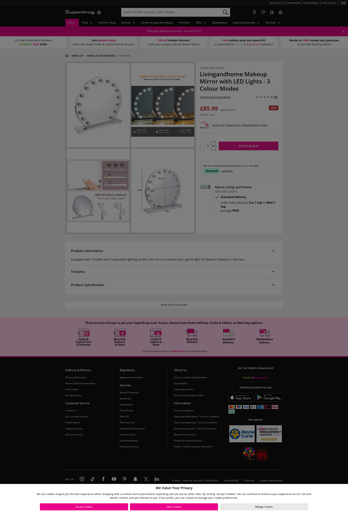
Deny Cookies (174, 506)
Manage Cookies (264, 506)
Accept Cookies (84, 506)
